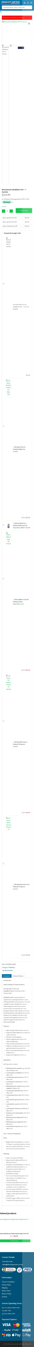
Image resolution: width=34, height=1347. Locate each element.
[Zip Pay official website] (6, 1335)
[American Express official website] (26, 1325)
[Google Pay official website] (26, 1335)
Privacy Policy (6, 1285)
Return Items (6, 1291)
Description (6, 976)
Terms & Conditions (8, 1282)
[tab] (7, 976)
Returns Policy (6, 1294)
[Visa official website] (6, 1325)
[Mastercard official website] (16, 1325)
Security (4, 1297)
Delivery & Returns (18, 976)
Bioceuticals (9, 970)
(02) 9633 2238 (7, 1261)
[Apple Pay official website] (16, 1335)
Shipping (4, 1288)
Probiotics (11, 967)
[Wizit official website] (26, 1330)
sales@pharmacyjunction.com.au (12, 1264)
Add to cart (24, 210)
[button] (29, 23)
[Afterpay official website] (16, 1330)
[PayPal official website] (6, 1330)
